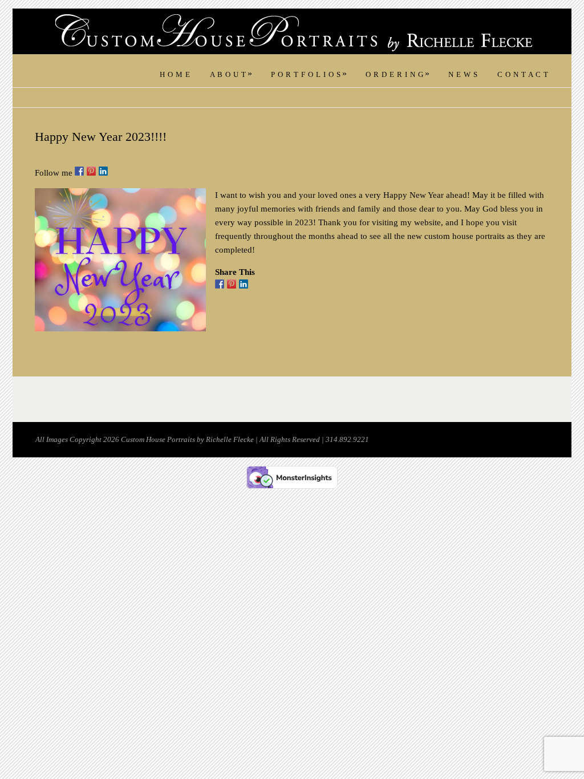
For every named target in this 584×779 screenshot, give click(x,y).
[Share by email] (255, 284)
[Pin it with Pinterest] (231, 284)
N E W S (463, 74)
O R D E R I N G (398, 74)
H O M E (175, 74)
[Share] (219, 284)
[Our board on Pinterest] (91, 171)
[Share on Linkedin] (243, 284)
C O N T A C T (523, 74)
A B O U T (231, 74)
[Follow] (79, 171)
